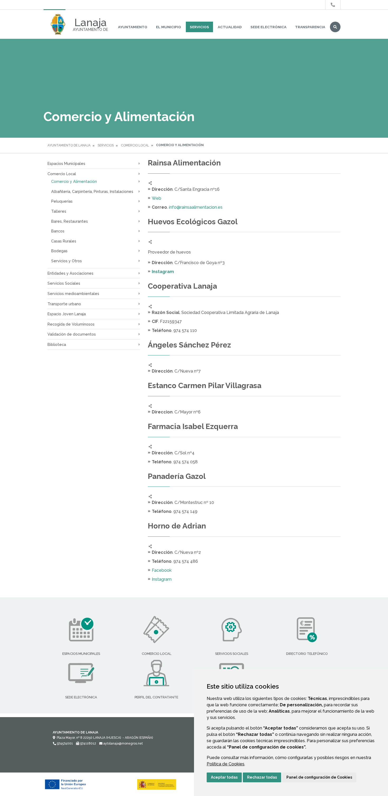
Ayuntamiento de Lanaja (69, 145)
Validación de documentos (72, 334)
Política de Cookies (225, 763)
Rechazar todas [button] (262, 777)
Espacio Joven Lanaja (67, 314)
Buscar (335, 27)
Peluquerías (62, 201)
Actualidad (230, 27)
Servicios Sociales (64, 283)
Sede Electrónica (268, 27)
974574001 (64, 743)
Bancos (57, 231)
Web (156, 198)
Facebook (162, 570)
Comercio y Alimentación (74, 181)
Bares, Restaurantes (69, 221)
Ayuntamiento (132, 27)
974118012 (87, 743)
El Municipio (168, 27)
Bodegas (59, 251)
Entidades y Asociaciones (70, 273)
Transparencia (310, 27)
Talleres (58, 211)
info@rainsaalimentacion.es (196, 207)
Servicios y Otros (66, 261)
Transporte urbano (64, 304)
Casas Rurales (63, 241)
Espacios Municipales (66, 163)
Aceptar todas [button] (224, 777)
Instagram (162, 579)
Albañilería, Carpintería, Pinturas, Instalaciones (92, 191)
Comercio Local (135, 145)
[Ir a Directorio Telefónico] (333, 4)
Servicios (199, 27)
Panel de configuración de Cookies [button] (319, 777)
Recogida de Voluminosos (71, 324)
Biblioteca (57, 344)
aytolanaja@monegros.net (122, 743)
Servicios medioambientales (73, 293)
